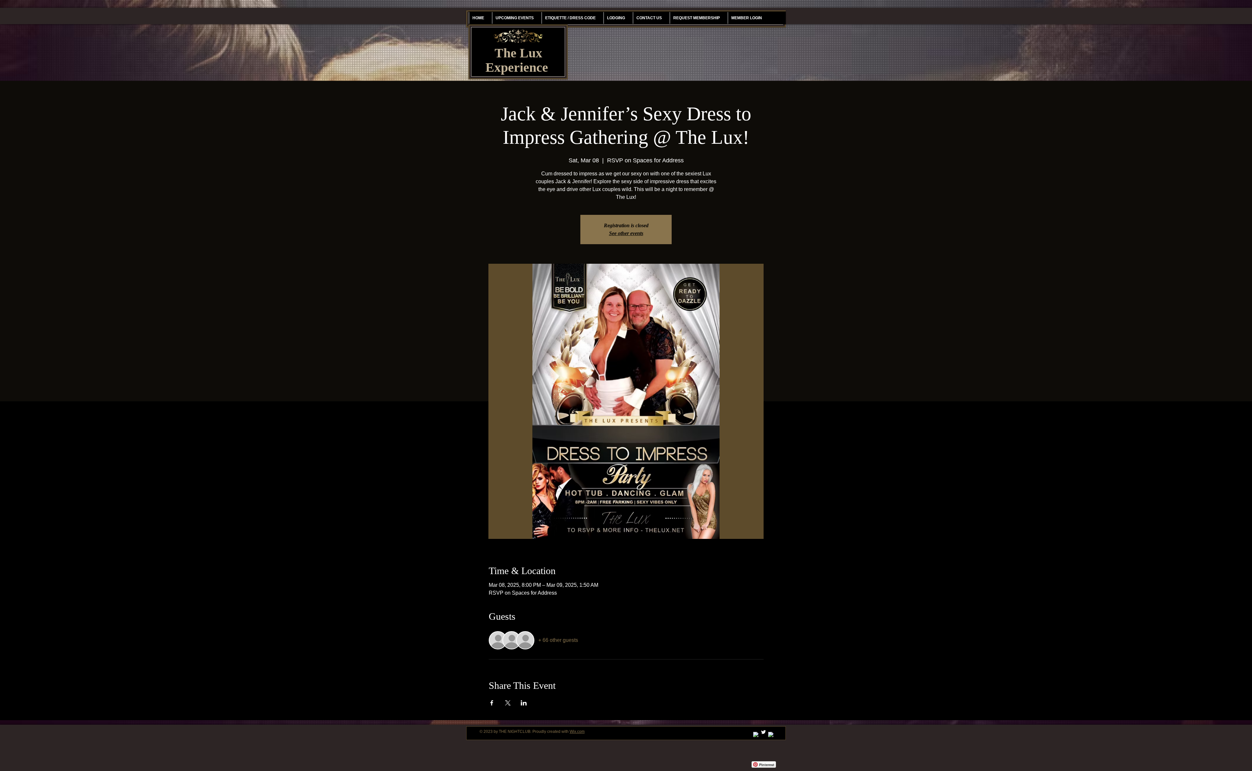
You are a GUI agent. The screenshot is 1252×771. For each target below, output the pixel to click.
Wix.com (577, 731)
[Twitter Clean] (763, 732)
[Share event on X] (508, 702)
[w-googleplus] (756, 734)
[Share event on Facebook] (492, 702)
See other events (626, 233)
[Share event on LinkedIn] (524, 702)
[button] (696, 18)
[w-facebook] (771, 734)
